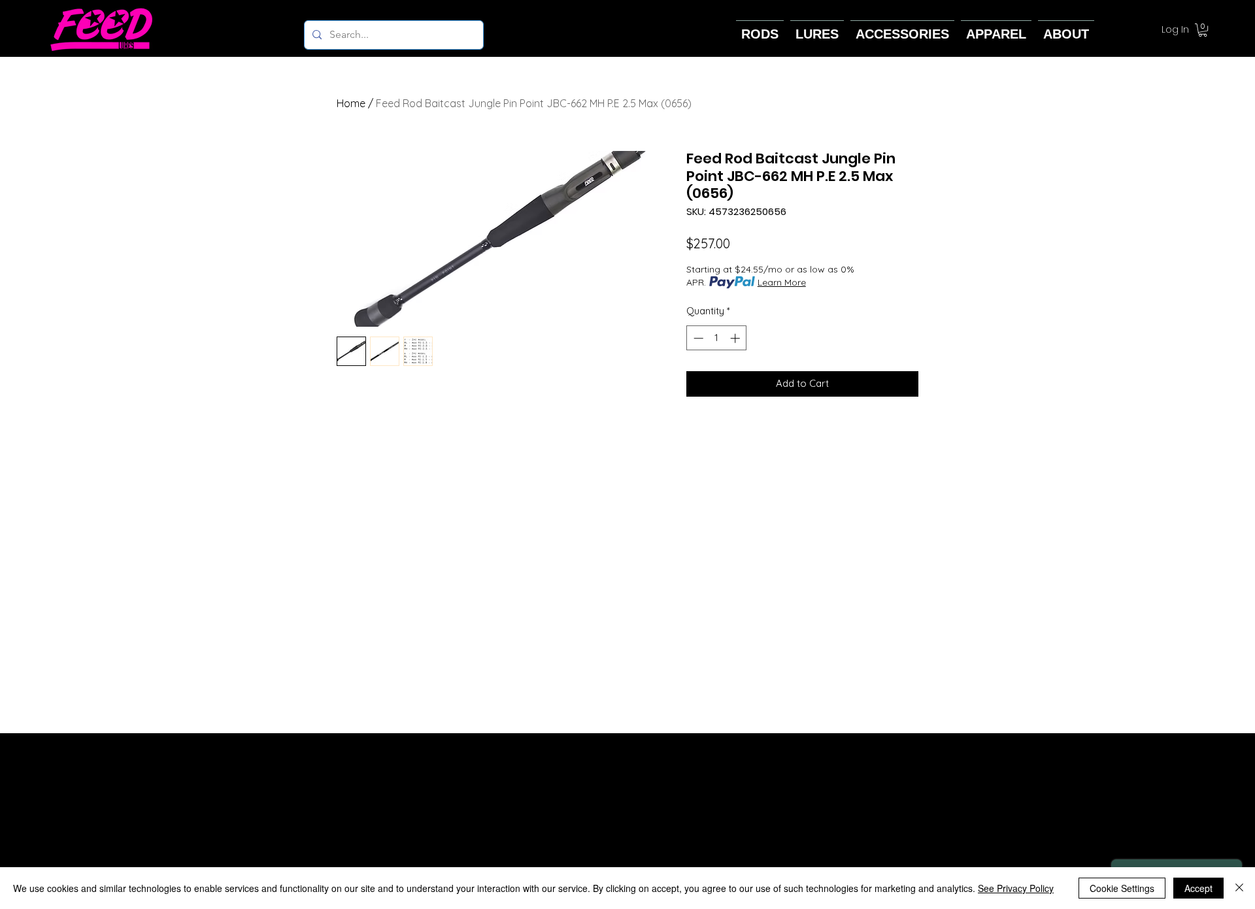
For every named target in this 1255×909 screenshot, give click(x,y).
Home (351, 103)
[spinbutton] (717, 338)
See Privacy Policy (1016, 888)
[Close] (1239, 888)
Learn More (782, 282)
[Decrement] (697, 338)
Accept (1198, 888)
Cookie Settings (1122, 888)
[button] (1203, 30)
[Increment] (736, 338)
